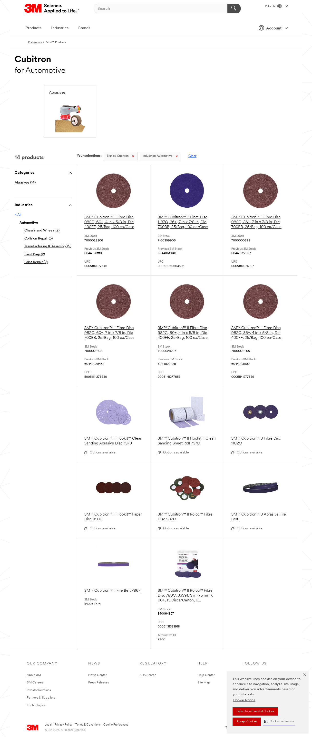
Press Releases (98, 682)
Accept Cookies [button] (247, 721)
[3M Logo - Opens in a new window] (52, 8)
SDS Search (148, 675)
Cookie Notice (244, 700)
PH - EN (270, 6)
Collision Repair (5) (38, 238)
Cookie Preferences (115, 724)
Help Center (205, 675)
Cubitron (118, 156)
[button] (279, 722)
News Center (97, 675)
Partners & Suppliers (41, 697)
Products (33, 28)
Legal (48, 724)
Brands (84, 28)
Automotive (157, 156)
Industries (59, 28)
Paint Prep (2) (34, 254)
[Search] (234, 8)
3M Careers (35, 682)
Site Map (203, 682)
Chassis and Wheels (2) (41, 230)
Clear (192, 156)
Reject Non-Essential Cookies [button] (255, 711)
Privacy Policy (63, 724)
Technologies (36, 705)
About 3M (34, 675)
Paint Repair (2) (36, 262)
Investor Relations (39, 690)
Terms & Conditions (87, 724)
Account (274, 28)
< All (18, 215)
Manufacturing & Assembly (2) (47, 246)
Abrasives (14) (25, 182)
